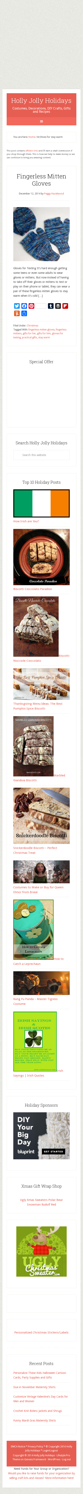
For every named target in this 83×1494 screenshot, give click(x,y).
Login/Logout (50, 1450)
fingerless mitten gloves (41, 329)
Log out (66, 1459)
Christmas (32, 325)
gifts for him (44, 333)
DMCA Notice (18, 1446)
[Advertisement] (41, 41)
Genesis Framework (35, 1459)
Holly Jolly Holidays (41, 100)
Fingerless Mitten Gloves (41, 179)
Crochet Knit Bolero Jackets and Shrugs (37, 1410)
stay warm (44, 337)
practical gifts (29, 337)
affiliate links (32, 150)
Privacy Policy (35, 1446)
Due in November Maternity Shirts (34, 1387)
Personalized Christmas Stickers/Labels (41, 1332)
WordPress (54, 1459)
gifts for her (29, 333)
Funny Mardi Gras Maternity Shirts (34, 1420)
